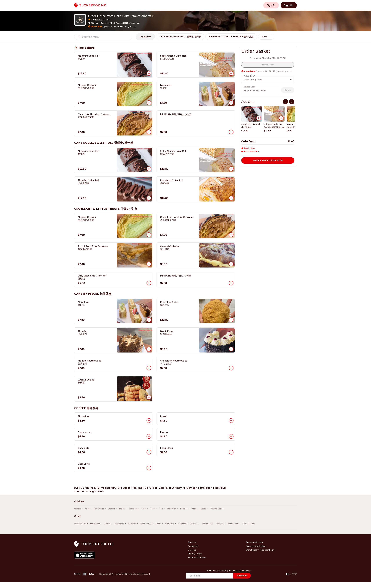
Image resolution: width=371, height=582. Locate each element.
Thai (161, 509)
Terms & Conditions (197, 557)
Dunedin (194, 524)
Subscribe (242, 575)
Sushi (143, 509)
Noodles (183, 509)
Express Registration (255, 546)
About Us (192, 542)
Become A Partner (254, 542)
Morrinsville (206, 524)
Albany (107, 524)
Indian (122, 509)
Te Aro (158, 524)
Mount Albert (233, 524)
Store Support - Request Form (260, 550)
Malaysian (171, 509)
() (134, 23)
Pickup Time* (249, 76)
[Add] (258, 118)
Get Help (192, 550)
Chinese (77, 509)
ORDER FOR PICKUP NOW (268, 160)
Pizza (194, 509)
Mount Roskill (145, 524)
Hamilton (132, 524)
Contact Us (193, 546)
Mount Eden (95, 524)
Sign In (271, 5)
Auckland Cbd (80, 524)
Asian (87, 509)
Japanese (133, 509)
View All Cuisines (217, 509)
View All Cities (249, 524)
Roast (152, 509)
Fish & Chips (99, 509)
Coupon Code (249, 87)
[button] (153, 16)
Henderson (119, 524)
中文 (294, 573)
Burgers (111, 509)
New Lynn (182, 524)
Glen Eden (169, 524)
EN (287, 574)
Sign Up (288, 5)
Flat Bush (219, 524)
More (264, 36)
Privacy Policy (195, 553)
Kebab (203, 509)
